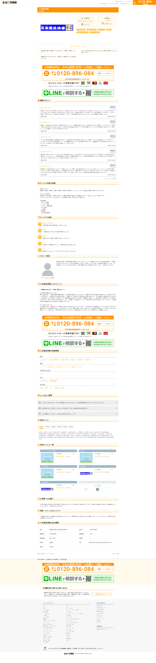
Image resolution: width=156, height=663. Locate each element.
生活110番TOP (41, 559)
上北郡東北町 (63, 432)
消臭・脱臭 (68, 629)
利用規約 (99, 620)
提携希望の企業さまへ (101, 629)
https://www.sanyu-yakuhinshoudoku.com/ (100, 542)
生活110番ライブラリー (126, 3)
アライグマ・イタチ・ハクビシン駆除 (74, 613)
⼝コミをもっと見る (109, 178)
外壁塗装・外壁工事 (47, 636)
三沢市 (85, 437)
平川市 (76, 437)
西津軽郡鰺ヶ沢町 (95, 435)
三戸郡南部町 (100, 433)
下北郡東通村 (66, 435)
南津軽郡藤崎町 (110, 437)
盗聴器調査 (68, 638)
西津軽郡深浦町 (105, 435)
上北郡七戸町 (56, 432)
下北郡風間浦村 (50, 435)
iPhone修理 (45, 642)
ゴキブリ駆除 (46, 613)
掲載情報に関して (100, 611)
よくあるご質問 (129, 1)
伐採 (67, 606)
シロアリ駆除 (46, 610)
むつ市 (40, 439)
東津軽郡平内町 (61, 437)
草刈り (44, 608)
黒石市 (58, 433)
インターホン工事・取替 (71, 622)
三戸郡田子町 (93, 433)
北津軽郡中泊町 (51, 433)
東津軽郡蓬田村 (70, 437)
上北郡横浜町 (80, 432)
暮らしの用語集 (100, 609)
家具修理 (68, 633)
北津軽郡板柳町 (105, 432)
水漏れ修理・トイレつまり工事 (50, 626)
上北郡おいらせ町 (47, 432)
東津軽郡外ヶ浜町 (51, 437)
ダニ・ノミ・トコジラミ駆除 (72, 610)
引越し (67, 640)
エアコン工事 (69, 620)
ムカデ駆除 (68, 611)
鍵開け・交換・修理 (47, 624)
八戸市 (111, 435)
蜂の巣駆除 (55, 559)
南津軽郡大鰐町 (101, 437)
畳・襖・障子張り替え (48, 627)
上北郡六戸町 (96, 432)
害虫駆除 (49, 559)
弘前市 (80, 437)
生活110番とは (104, 3)
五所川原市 (63, 433)
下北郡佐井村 (58, 435)
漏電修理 (45, 618)
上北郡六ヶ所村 (88, 432)
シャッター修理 (69, 608)
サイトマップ (100, 616)
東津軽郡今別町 (43, 437)
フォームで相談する (106, 73)
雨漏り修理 (68, 626)
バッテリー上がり (70, 627)
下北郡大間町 (42, 435)
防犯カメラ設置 (46, 638)
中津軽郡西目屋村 (85, 435)
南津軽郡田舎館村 (92, 437)
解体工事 (68, 635)
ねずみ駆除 (68, 615)
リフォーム (68, 636)
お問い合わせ (100, 614)
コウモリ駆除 (46, 617)
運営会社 (99, 622)
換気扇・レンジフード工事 (49, 620)
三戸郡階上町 (108, 433)
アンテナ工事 (69, 617)
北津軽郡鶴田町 (43, 433)
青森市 (40, 432)
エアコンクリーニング (48, 631)
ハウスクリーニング (47, 629)
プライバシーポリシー (101, 618)
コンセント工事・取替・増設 (72, 618)
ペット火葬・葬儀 (70, 631)
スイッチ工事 (46, 622)
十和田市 (78, 435)
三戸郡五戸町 (70, 433)
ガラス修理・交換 (70, 624)
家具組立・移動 (46, 640)
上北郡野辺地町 (72, 432)
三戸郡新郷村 (85, 433)
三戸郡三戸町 (78, 433)
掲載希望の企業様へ (119, 1)
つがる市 (72, 435)
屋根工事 (45, 635)
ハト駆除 (45, 615)
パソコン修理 (46, 633)
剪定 (44, 606)
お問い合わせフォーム (101, 594)
